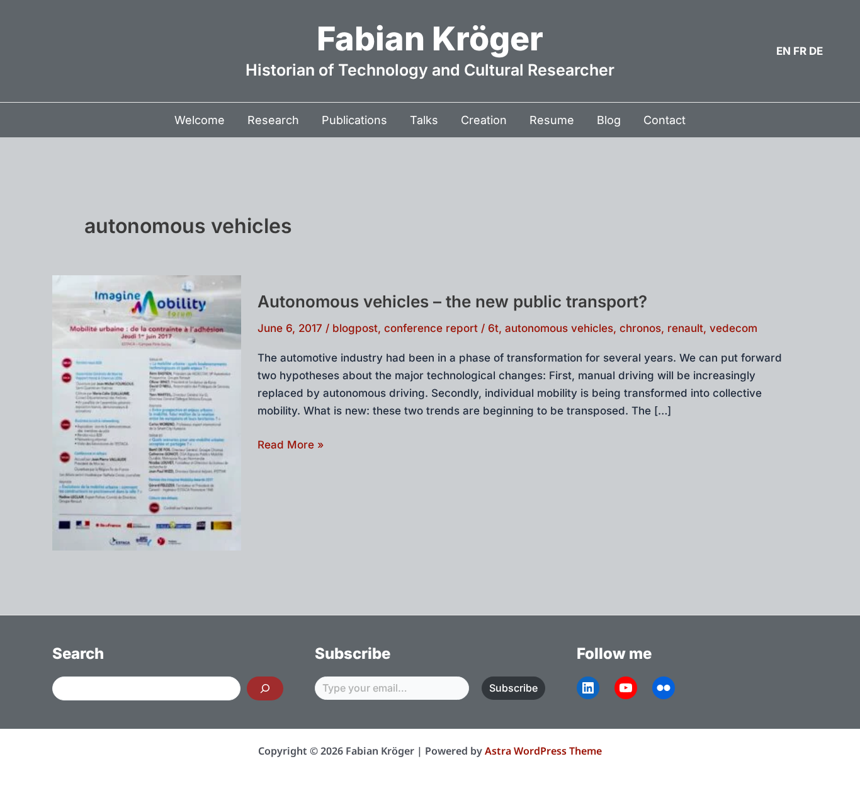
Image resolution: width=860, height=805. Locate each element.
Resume (551, 120)
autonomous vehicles (559, 328)
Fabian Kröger (430, 39)
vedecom (733, 328)
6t (493, 328)
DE (816, 51)
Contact (664, 120)
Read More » (290, 446)
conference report (431, 328)
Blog (609, 120)
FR (799, 51)
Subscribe (513, 688)
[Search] (265, 688)
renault (685, 328)
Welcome (199, 120)
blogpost (355, 328)
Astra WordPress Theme (543, 751)
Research (273, 120)
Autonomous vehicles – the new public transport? (452, 301)
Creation (484, 120)
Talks (424, 120)
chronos (640, 328)
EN (783, 51)
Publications (354, 120)
